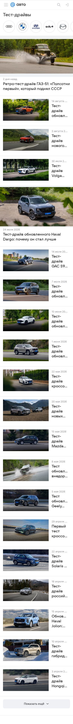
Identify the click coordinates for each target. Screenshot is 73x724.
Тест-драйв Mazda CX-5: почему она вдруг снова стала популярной (60, 441)
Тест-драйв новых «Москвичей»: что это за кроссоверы (60, 411)
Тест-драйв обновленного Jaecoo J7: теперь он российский (60, 291)
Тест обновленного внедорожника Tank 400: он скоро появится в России (60, 471)
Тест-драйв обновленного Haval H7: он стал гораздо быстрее (60, 351)
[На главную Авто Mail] (20, 4)
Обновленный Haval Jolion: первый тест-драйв (60, 621)
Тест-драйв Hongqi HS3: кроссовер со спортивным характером (60, 681)
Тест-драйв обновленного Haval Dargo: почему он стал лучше (32, 236)
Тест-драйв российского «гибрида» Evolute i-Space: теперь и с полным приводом (60, 591)
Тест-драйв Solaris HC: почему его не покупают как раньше (60, 561)
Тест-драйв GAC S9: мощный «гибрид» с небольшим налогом (60, 261)
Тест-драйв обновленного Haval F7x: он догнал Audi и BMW (60, 321)
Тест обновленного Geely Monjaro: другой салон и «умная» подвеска (60, 501)
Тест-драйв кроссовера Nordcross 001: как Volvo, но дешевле (60, 381)
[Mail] (12, 4)
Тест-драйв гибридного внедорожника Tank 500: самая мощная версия (60, 651)
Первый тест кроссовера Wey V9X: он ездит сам (60, 531)
